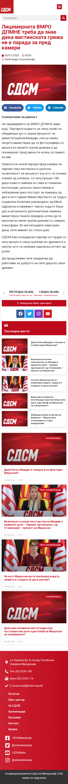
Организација (16, 711)
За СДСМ (14, 705)
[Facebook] (20, 314)
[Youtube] (48, 314)
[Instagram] (38, 314)
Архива (12, 729)
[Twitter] (29, 314)
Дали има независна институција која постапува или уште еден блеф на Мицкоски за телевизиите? (33, 631)
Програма (14, 717)
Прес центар (16, 699)
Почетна (13, 693)
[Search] (63, 18)
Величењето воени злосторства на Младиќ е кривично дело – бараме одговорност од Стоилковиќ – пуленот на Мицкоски (47, 365)
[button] (59, 6)
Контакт (13, 723)
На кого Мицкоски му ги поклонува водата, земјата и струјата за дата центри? (46, 383)
